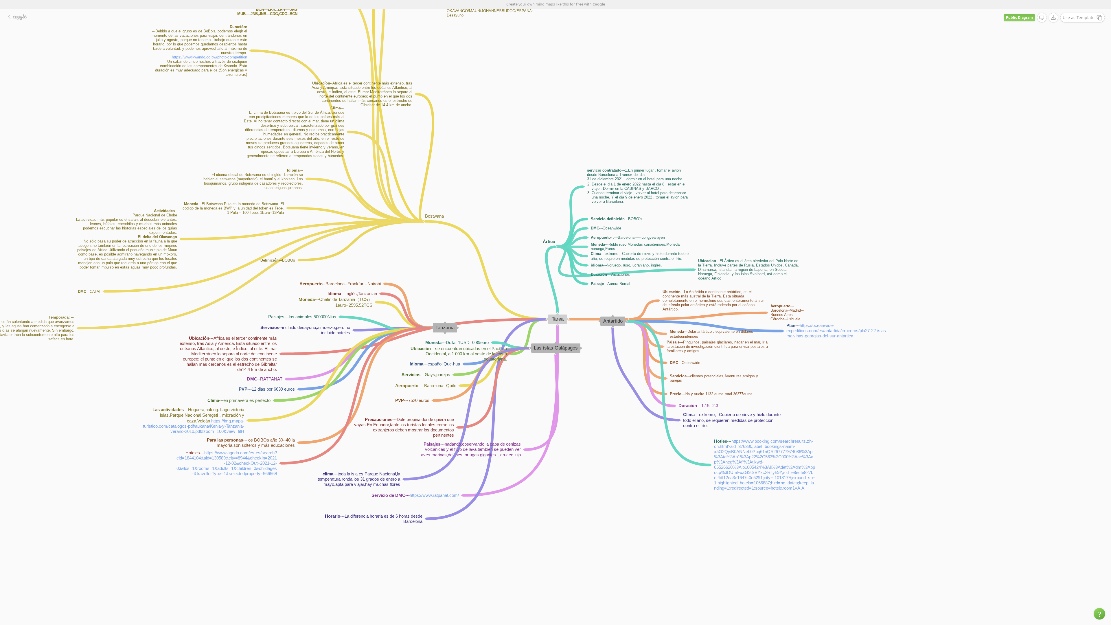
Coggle (599, 4)
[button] (1099, 614)
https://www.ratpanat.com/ (434, 495)
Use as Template (1079, 17)
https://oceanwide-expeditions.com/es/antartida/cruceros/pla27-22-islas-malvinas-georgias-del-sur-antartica (836, 330)
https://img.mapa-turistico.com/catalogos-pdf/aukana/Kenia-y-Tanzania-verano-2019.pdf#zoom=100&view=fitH (193, 425)
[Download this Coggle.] (1053, 17)
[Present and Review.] (1041, 18)
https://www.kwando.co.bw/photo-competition (209, 57)
